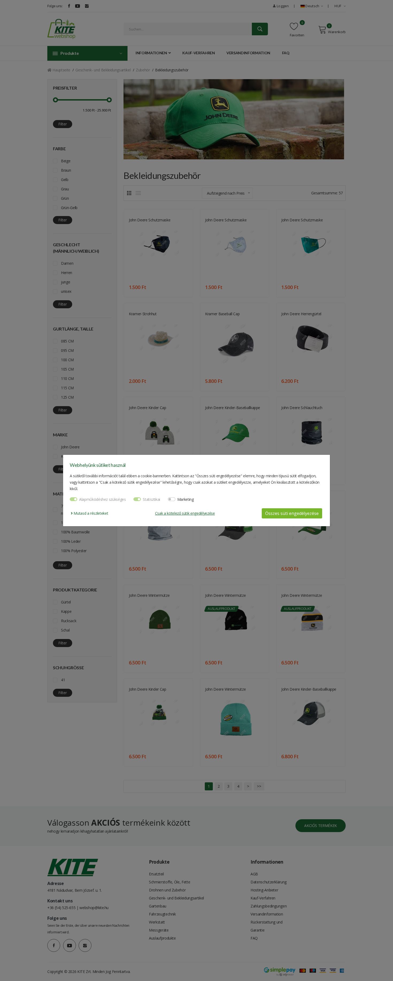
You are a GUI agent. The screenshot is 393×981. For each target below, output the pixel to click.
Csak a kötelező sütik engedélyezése (185, 513)
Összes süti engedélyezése (292, 513)
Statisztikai (151, 499)
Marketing (185, 499)
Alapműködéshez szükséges (102, 499)
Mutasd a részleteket (90, 513)
